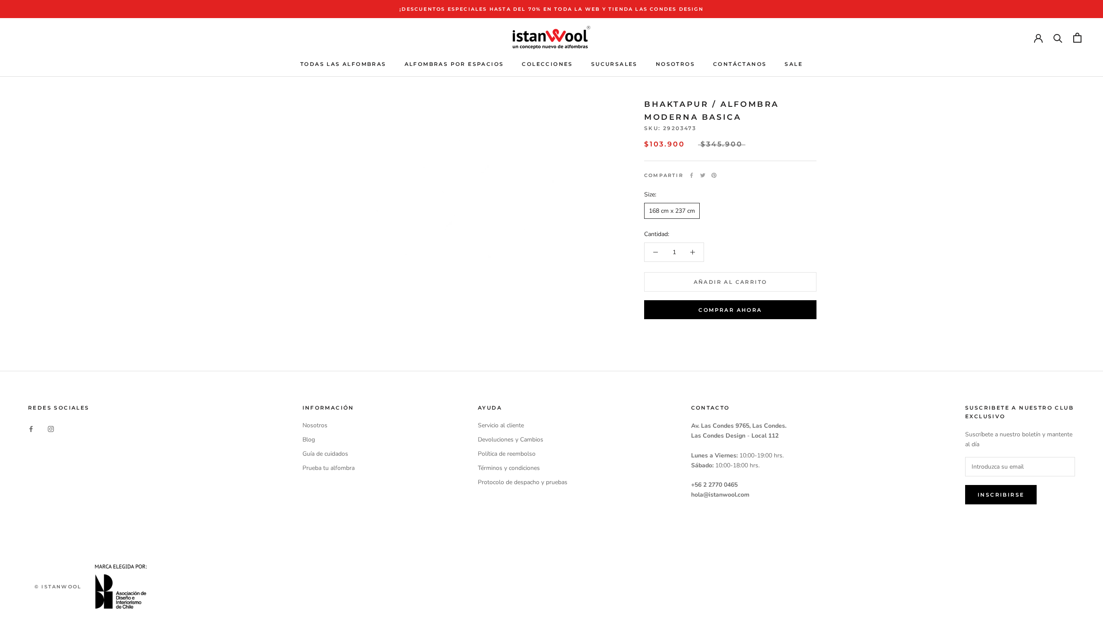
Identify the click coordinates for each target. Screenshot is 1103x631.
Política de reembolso (507, 454)
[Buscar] (1057, 37)
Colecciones (547, 64)
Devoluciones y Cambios (510, 439)
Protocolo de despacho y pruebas (522, 482)
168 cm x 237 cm (672, 211)
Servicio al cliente (501, 425)
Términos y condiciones (509, 468)
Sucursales (614, 64)
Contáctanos (739, 64)
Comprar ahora (730, 310)
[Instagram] (51, 428)
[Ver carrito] (1077, 38)
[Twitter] (702, 175)
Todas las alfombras (343, 64)
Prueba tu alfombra (328, 468)
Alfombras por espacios (454, 64)
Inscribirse (1001, 494)
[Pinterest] (714, 175)
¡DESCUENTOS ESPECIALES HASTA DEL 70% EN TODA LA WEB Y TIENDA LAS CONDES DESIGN (551, 9)
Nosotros (675, 64)
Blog (308, 439)
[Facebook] (691, 175)
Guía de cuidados (325, 454)
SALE (794, 64)
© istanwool (57, 587)
